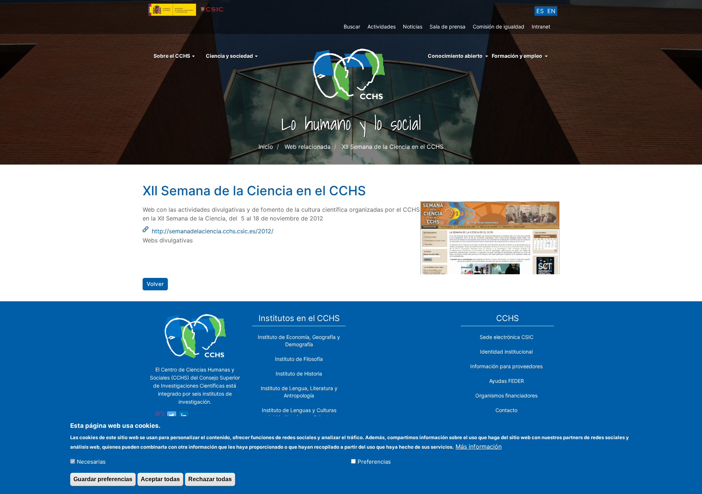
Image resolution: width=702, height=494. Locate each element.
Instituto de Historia (299, 373)
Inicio (265, 146)
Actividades (381, 26)
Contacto (506, 410)
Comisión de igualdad (498, 26)
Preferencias (374, 461)
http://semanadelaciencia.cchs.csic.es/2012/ (212, 231)
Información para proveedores (506, 366)
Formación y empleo (517, 56)
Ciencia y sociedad (230, 56)
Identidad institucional (506, 351)
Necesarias (91, 461)
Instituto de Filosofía (299, 359)
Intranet (541, 26)
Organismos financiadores (506, 395)
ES (540, 11)
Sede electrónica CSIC (506, 337)
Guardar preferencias (102, 479)
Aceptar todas (160, 479)
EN (551, 11)
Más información (479, 446)
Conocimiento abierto (455, 56)
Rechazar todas (210, 479)
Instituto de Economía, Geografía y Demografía (299, 340)
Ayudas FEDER (506, 381)
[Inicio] (351, 74)
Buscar (352, 26)
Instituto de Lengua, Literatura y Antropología (299, 392)
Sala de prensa (447, 26)
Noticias (412, 26)
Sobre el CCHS (172, 56)
